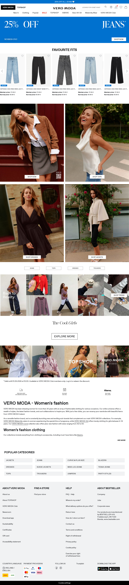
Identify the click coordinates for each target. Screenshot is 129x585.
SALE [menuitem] (44, 13)
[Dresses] (32, 242)
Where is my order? (73, 500)
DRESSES (10, 467)
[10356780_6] (97, 123)
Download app (8, 518)
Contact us (70, 524)
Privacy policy (71, 542)
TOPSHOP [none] (21, 7)
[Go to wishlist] (121, 8)
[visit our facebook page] (56, 568)
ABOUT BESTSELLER (108, 488)
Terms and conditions (74, 530)
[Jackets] (97, 242)
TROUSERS (41, 474)
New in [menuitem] (16, 13)
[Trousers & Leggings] (97, 268)
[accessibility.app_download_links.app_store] (114, 570)
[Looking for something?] (105, 6)
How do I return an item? (75, 518)
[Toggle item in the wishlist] (22, 56)
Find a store (41, 488)
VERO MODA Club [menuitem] (108, 13)
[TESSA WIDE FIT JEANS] (64, 295)
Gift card (6, 536)
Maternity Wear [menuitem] (91, 13)
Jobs (99, 500)
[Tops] (97, 162)
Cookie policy (71, 548)
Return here (70, 512)
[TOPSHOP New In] (80, 361)
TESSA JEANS (104, 467)
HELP (69, 488)
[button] (12, 70)
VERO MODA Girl (81, 421)
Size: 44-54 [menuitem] (77, 13)
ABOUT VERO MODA (14, 488)
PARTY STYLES (104, 474)
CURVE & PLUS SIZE (76, 460)
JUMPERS (72, 474)
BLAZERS (102, 460)
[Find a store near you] (111, 8)
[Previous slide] (2, 71)
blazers (80, 435)
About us (6, 494)
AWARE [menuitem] (65, 13)
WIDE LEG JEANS (75, 467)
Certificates (7, 530)
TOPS (8, 474)
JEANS (39, 460)
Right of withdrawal (73, 536)
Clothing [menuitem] (25, 13)
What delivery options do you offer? (79, 506)
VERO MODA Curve (20, 424)
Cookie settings (64, 583)
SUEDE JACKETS (44, 467)
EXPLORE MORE (64, 336)
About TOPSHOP (9, 500)
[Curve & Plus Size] (113, 361)
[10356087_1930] (32, 203)
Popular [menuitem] (36, 13)
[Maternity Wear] (16, 361)
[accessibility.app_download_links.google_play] (103, 570)
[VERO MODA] (64, 9)
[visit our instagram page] (60, 568)
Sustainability (8, 524)
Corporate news (103, 506)
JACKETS (10, 460)
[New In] (32, 143)
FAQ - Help (70, 494)
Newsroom (7, 512)
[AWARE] (48, 361)
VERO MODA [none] (8, 7)
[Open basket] (126, 7)
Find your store (40, 494)
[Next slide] (127, 71)
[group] (12, 76)
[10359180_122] (97, 203)
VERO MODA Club (10, 506)
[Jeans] (64, 30)
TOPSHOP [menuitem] (54, 13)
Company (101, 494)
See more (121, 440)
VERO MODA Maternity (13, 421)
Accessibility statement (12, 542)
